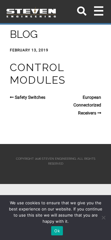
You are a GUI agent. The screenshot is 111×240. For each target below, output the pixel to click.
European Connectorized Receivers (87, 105)
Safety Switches (30, 97)
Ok (57, 230)
